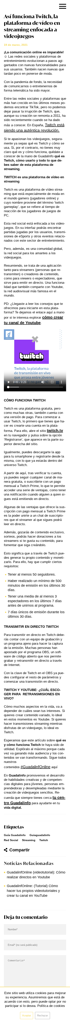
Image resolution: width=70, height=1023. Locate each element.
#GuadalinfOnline (35, 767)
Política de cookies (51, 1006)
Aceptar (26, 1015)
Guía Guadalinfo (15, 835)
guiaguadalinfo (40, 835)
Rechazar (42, 1015)
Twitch (43, 840)
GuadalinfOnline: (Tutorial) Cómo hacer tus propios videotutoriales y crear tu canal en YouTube (33, 891)
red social (11, 840)
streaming (28, 840)
